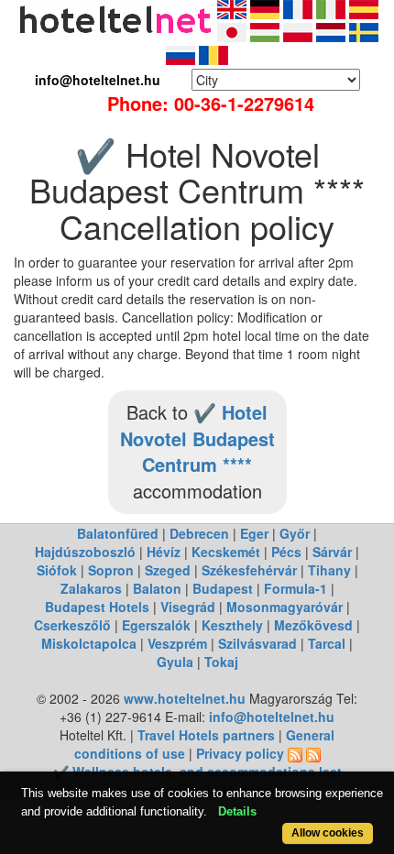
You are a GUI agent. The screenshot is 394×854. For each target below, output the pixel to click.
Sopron (111, 570)
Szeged (168, 570)
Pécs (286, 551)
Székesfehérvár (249, 570)
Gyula (175, 661)
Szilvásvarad (257, 643)
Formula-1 (295, 588)
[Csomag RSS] (313, 753)
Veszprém (177, 643)
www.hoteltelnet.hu (185, 698)
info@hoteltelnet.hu (271, 716)
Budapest (222, 588)
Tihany (329, 570)
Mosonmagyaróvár (284, 606)
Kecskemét (226, 551)
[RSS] (295, 753)
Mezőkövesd (313, 625)
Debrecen (199, 533)
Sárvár (332, 551)
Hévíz (164, 551)
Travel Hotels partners (206, 735)
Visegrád (187, 606)
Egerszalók (156, 625)
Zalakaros (91, 588)
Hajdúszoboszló (85, 551)
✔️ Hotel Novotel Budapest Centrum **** (197, 438)
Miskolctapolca (89, 643)
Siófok (57, 570)
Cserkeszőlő (72, 625)
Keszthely (232, 625)
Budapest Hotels (97, 606)
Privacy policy (240, 753)
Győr (294, 533)
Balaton (157, 588)
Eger (254, 533)
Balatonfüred (118, 533)
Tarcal (326, 643)
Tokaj (221, 661)
